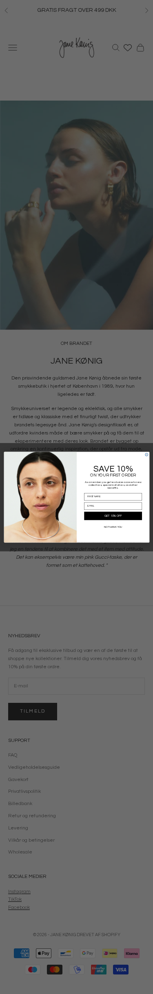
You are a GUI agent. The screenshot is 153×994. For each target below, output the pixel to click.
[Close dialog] (146, 454)
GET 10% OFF (113, 515)
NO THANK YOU (113, 526)
